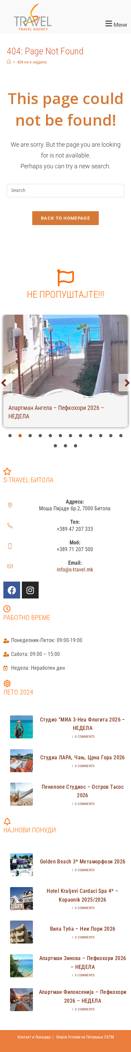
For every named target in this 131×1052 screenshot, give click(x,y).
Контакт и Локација (34, 1037)
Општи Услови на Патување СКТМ (85, 1037)
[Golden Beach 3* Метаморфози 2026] (21, 864)
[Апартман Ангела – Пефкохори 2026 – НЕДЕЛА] (65, 356)
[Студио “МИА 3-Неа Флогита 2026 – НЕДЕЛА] (21, 726)
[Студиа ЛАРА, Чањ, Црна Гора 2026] (21, 760)
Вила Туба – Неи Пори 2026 (83, 929)
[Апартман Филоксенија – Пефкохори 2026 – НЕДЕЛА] (21, 999)
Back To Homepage (65, 218)
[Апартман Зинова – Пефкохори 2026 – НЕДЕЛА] (21, 965)
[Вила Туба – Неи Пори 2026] (21, 932)
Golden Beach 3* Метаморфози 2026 (83, 861)
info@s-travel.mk (75, 569)
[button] (98, 24)
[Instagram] (30, 590)
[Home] (9, 62)
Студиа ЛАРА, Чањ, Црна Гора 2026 (82, 757)
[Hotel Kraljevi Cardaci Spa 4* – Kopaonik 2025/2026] (21, 898)
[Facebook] (11, 590)
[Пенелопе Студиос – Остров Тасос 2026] (21, 794)
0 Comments (84, 736)
